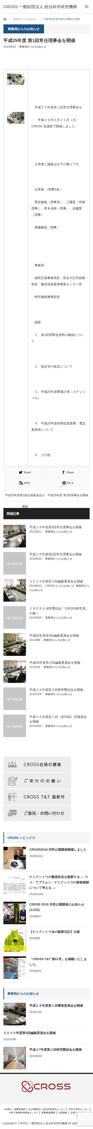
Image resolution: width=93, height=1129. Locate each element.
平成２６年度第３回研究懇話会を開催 (56, 689)
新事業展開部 (48, 1112)
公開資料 (62, 1112)
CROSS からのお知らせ (59, 585)
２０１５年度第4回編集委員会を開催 (29, 1033)
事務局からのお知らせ (32, 46)
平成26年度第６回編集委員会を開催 (54, 662)
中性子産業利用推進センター (23, 1112)
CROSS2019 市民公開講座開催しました (57, 849)
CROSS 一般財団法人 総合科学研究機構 (42, 1123)
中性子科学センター (79, 1109)
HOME (7, 1109)
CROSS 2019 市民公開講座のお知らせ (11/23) (56, 907)
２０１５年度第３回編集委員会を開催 (56, 581)
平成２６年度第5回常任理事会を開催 (55, 527)
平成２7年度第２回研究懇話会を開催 (55, 1049)
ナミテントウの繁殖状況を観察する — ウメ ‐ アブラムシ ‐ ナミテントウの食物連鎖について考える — (59, 882)
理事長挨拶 (19, 1109)
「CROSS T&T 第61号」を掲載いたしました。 (58, 961)
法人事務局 (34, 1109)
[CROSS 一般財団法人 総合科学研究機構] (40, 7)
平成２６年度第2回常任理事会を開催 (55, 554)
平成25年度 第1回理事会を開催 (67, 495)
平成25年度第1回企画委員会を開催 (25, 497)
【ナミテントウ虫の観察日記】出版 (54, 931)
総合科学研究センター (54, 1109)
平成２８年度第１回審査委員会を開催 (56, 1005)
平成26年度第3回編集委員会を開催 (54, 635)
